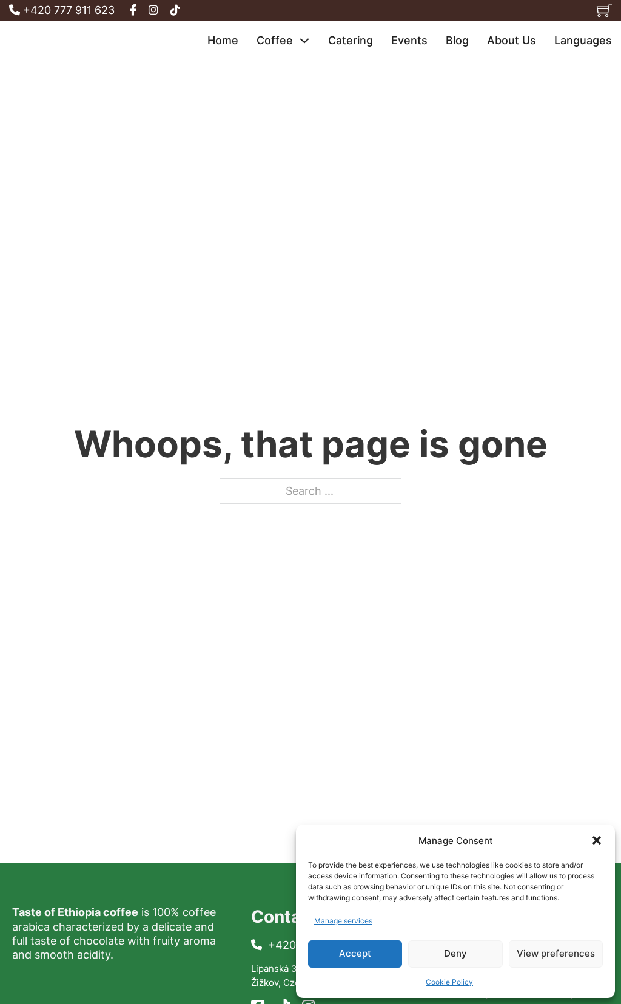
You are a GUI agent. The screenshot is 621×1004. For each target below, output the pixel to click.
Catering (350, 40)
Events (409, 40)
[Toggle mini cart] (604, 10)
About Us (511, 40)
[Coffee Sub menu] (304, 40)
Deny (455, 953)
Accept (355, 953)
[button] (597, 840)
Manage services (343, 920)
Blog (457, 40)
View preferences (556, 953)
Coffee (275, 40)
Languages (583, 40)
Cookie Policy (449, 981)
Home (222, 40)
